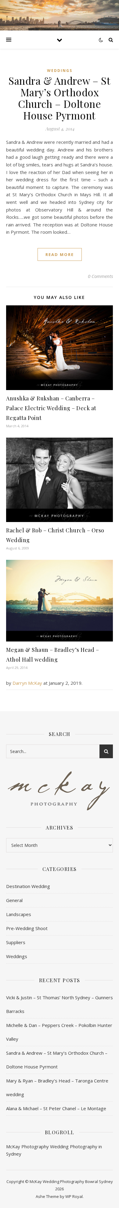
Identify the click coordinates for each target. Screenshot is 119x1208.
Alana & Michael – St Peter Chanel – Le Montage (56, 1108)
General (14, 900)
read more (59, 254)
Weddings (59, 70)
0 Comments (100, 276)
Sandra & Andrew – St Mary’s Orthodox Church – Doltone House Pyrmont (59, 98)
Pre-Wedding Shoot (27, 928)
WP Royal (74, 1196)
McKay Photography (27, 1146)
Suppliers (15, 942)
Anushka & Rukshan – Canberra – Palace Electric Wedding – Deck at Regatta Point (51, 408)
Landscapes (18, 914)
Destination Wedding (28, 886)
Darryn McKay (27, 683)
